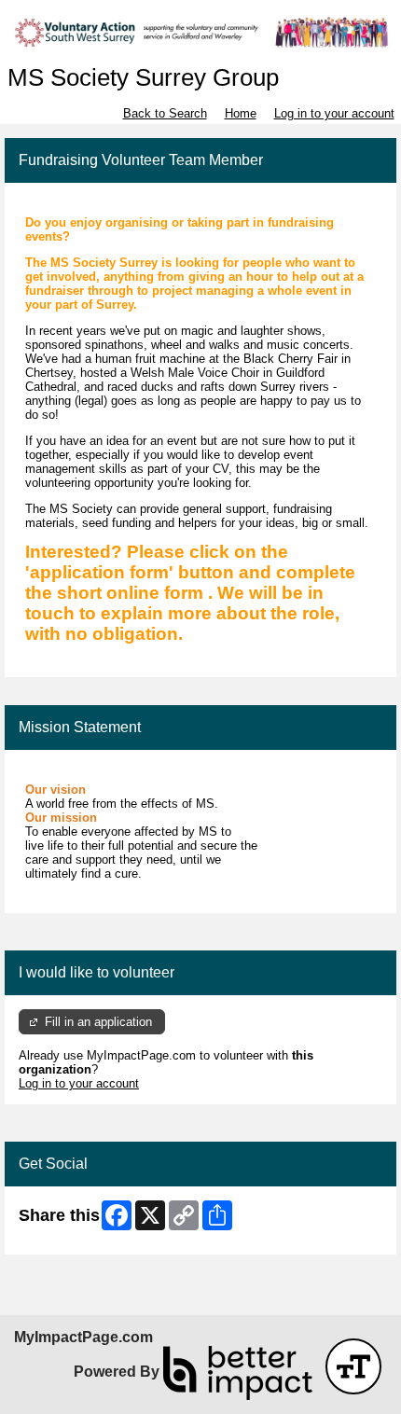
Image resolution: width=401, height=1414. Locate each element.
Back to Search (165, 113)
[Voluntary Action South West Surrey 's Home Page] (200, 32)
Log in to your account (334, 113)
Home (240, 113)
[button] (353, 1366)
